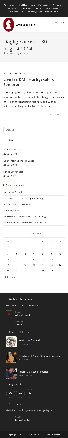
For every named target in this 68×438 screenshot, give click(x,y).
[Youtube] (20, 393)
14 (34, 259)
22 (43, 265)
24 (60, 265)
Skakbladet (13, 11)
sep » (12, 277)
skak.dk (18, 324)
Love (22, 11)
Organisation (43, 4)
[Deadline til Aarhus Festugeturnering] (11, 357)
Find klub (23, 4)
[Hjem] (4, 53)
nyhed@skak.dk (23, 314)
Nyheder (12, 4)
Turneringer (25, 8)
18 (8, 265)
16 (51, 259)
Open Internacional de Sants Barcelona (24, 222)
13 (25, 259)
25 (8, 270)
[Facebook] (10, 393)
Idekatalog (32, 11)
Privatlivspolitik (53, 434)
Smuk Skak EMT (11, 210)
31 (60, 270)
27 (25, 270)
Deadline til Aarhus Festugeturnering (23, 198)
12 (16, 259)
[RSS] (30, 393)
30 (26, 53)
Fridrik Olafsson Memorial (17, 204)
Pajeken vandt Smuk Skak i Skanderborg (24, 216)
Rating (32, 4)
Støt (40, 11)
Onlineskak (57, 4)
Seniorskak (12, 8)
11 (8, 259)
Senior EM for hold (13, 192)
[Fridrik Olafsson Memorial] (11, 373)
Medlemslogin (51, 11)
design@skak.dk (23, 419)
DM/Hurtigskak (51, 8)
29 (43, 270)
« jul (5, 277)
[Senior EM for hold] (11, 341)
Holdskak (38, 8)
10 (60, 254)
